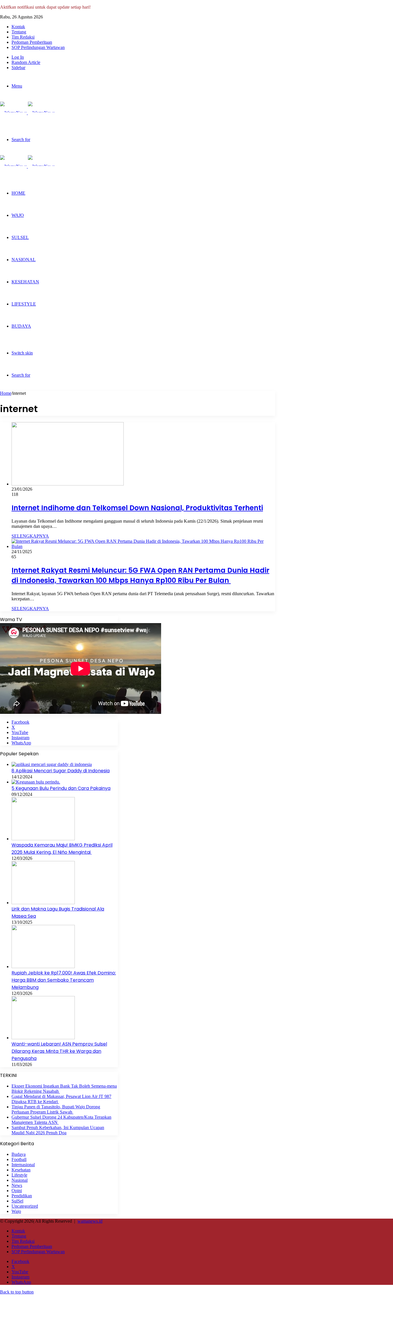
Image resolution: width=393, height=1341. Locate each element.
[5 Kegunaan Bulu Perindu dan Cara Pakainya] (36, 781)
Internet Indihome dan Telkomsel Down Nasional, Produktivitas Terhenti (137, 508)
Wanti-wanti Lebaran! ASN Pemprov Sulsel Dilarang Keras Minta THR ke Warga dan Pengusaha (59, 1051)
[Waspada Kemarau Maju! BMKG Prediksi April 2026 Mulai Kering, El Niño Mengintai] (43, 838)
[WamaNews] (27, 112)
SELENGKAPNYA (30, 536)
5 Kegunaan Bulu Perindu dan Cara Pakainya (61, 788)
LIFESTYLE (24, 303)
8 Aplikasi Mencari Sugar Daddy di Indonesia (61, 770)
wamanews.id (89, 1221)
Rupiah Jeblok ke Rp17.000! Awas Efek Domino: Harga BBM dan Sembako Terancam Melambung (64, 980)
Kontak (18, 26)
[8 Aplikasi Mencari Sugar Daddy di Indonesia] (52, 764)
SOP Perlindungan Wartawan (38, 47)
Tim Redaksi (23, 37)
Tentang (19, 31)
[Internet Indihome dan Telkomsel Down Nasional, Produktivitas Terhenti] (68, 483)
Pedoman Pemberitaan (32, 42)
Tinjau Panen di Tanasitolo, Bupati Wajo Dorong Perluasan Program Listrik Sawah (56, 1109)
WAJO (18, 215)
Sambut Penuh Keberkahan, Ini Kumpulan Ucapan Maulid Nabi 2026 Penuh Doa (58, 1130)
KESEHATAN (25, 281)
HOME (18, 193)
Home (5, 393)
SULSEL (20, 237)
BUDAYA (21, 326)
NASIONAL (24, 259)
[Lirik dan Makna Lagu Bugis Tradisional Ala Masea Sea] (43, 902)
